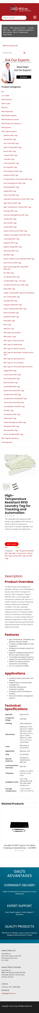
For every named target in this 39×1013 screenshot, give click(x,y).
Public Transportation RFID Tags (15, 309)
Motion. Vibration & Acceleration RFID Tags (19, 259)
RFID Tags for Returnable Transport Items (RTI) (18, 353)
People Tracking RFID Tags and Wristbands (19, 293)
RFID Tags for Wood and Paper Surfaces (18, 367)
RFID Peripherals (7, 111)
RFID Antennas (7, 100)
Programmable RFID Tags (13, 305)
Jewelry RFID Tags (10, 219)
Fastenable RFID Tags (11, 187)
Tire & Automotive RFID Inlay (14, 402)
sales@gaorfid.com (9, 993)
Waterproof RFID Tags (11, 426)
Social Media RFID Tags (12, 387)
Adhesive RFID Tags (10, 135)
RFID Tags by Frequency (10, 438)
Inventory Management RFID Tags (16, 215)
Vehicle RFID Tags (10, 418)
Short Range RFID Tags (12, 379)
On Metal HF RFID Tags (12, 277)
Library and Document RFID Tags (15, 231)
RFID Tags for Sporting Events (14, 359)
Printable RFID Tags (10, 301)
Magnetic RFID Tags (11, 243)
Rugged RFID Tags (10, 371)
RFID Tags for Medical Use (13, 345)
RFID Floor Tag (9, 329)
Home (5, 28)
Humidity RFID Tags (10, 211)
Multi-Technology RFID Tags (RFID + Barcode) (16, 268)
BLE (3, 92)
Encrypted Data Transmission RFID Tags (18, 179)
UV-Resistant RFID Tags (12, 414)
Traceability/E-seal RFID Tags (14, 406)
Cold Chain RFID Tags (11, 163)
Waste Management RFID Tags (15, 422)
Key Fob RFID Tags (10, 223)
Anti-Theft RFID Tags (11, 143)
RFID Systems (6, 127)
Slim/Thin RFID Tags (11, 383)
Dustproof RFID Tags (11, 175)
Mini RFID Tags (9, 255)
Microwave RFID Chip (11, 251)
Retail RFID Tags (9, 321)
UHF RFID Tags (9, 410)
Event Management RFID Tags (14, 183)
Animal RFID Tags (10, 139)
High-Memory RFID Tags (12, 203)
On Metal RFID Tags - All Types (15, 281)
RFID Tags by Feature (17, 28)
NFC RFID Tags (9, 273)
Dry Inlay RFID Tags (10, 167)
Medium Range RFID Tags (13, 247)
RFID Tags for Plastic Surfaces (14, 349)
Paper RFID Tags (9, 289)
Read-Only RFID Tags (11, 313)
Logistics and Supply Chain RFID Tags (17, 235)
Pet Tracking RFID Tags (12, 297)
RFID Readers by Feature (10, 119)
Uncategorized (7, 442)
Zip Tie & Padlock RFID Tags (13, 434)
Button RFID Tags (10, 151)
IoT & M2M (5, 96)
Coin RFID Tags (9, 159)
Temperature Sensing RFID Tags (15, 398)
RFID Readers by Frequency (11, 123)
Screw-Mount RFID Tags (12, 375)
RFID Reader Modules (9, 115)
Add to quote (11, 544)
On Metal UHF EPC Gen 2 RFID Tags (16, 285)
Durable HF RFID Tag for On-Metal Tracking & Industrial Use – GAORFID (19, 846)
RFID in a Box (6, 104)
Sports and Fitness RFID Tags (14, 391)
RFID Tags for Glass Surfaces (14, 341)
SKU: (6, 547)
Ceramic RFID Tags (10, 155)
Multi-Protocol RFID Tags (12, 263)
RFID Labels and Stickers (12, 333)
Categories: (9, 551)
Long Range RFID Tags (11, 239)
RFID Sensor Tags (10, 337)
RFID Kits (4, 108)
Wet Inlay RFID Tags (11, 430)
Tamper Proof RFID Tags (12, 394)
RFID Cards (7, 325)
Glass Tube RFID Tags (11, 195)
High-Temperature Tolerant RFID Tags (17, 207)
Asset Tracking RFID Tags (13, 147)
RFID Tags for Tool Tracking (13, 363)
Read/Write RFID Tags (11, 317)
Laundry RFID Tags (10, 227)
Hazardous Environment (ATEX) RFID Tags (19, 199)
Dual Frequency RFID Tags (13, 171)
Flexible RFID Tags (10, 191)
